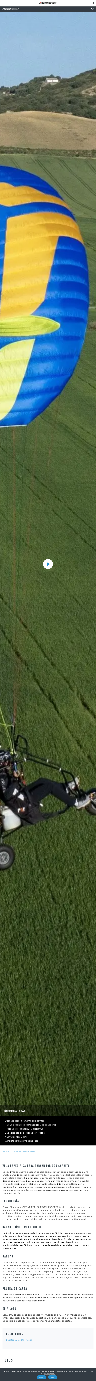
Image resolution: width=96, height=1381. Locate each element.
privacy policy (49, 1374)
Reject (41, 1377)
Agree (53, 1377)
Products (11, 1151)
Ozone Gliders (21, 1151)
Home (4, 1151)
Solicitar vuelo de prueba (19, 1340)
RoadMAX (31, 1151)
